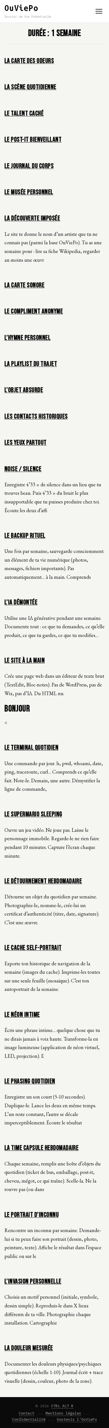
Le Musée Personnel (28, 192)
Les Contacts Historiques (36, 416)
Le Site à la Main (24, 660)
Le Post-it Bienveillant (32, 139)
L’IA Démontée (20, 602)
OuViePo (21, 7)
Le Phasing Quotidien (29, 1081)
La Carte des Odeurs (29, 61)
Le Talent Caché (24, 113)
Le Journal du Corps (29, 166)
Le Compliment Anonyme (33, 311)
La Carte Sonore (24, 285)
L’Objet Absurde (23, 390)
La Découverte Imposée (32, 218)
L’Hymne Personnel (27, 338)
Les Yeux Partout (25, 443)
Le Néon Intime (22, 1015)
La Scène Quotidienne (30, 87)
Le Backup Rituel (25, 536)
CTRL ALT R (62, 1406)
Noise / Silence (22, 469)
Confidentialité (29, 1419)
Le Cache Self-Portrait (33, 948)
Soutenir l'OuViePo (77, 1419)
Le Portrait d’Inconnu (31, 1215)
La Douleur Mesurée (28, 1348)
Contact (26, 1413)
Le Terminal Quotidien (31, 748)
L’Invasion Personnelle (32, 1281)
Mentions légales (63, 1413)
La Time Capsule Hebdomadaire (41, 1148)
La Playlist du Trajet (30, 364)
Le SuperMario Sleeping (33, 814)
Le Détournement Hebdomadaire (43, 881)
